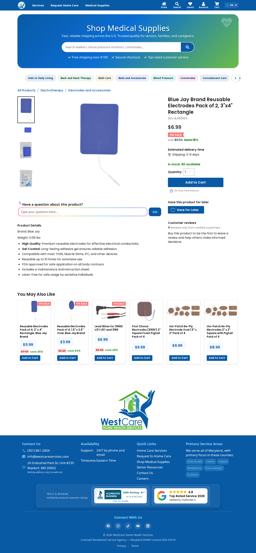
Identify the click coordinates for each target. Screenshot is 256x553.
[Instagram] (118, 526)
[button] (186, 210)
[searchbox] (121, 47)
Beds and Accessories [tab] (132, 78)
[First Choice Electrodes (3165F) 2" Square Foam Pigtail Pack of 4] (146, 311)
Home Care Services (152, 450)
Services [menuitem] (38, 5)
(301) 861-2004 (38, 450)
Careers (143, 478)
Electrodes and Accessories (89, 90)
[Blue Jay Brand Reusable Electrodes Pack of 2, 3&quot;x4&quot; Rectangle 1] (26, 130)
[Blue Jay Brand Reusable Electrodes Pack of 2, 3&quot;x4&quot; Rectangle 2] (26, 150)
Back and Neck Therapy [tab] (76, 78)
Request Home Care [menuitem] (65, 5)
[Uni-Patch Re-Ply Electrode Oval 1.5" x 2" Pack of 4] (183, 311)
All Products (26, 90)
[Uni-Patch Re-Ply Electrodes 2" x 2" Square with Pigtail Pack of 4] (221, 311)
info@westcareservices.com (48, 456)
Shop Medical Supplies (153, 462)
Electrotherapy (52, 90)
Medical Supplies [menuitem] (97, 5)
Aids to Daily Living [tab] (40, 78)
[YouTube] (137, 526)
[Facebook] (108, 526)
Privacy (121, 546)
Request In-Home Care (154, 456)
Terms (135, 546)
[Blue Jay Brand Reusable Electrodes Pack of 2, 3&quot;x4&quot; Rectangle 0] (26, 109)
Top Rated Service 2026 (187, 496)
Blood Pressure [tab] (163, 78)
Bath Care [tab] (104, 78)
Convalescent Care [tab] (215, 78)
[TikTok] (128, 526)
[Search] (187, 47)
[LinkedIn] (147, 526)
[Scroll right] (235, 78)
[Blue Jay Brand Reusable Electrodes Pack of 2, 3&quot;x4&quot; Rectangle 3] (26, 178)
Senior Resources (150, 467)
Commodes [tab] (187, 78)
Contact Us (145, 473)
